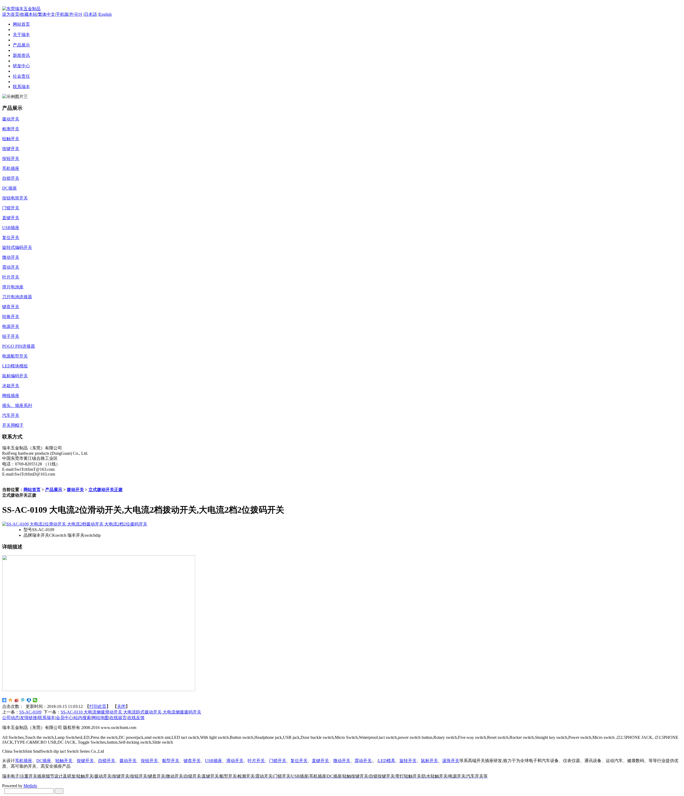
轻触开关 (63, 760)
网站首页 (32, 489)
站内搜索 (82, 717)
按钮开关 (149, 760)
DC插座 (43, 760)
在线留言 (118, 717)
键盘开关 (192, 760)
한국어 (75, 14)
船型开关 (170, 760)
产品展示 (53, 489)
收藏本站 (28, 14)
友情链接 (28, 717)
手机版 (62, 14)
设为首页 (10, 14)
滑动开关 (234, 760)
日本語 (90, 14)
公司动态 (10, 717)
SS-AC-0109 (30, 712)
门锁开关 (277, 760)
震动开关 (363, 760)
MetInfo (30, 785)
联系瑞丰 (46, 717)
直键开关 (320, 760)
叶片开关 (256, 760)
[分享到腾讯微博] (23, 700)
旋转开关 (408, 760)
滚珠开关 (450, 760)
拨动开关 (75, 489)
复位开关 (299, 760)
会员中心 (64, 717)
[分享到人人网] (29, 700)
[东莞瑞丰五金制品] (21, 8)
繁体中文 (46, 14)
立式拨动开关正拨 (105, 489)
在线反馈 (136, 717)
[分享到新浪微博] (16, 700)
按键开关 (85, 760)
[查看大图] (74, 524)
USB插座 (213, 760)
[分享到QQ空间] (10, 700)
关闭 (121, 706)
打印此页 (97, 706)
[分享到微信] (35, 700)
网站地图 (100, 717)
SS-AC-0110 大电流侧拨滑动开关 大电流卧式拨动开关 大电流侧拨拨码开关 (131, 712)
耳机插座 (23, 760)
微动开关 (341, 760)
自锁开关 (106, 760)
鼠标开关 (429, 760)
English (105, 14)
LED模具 (386, 760)
